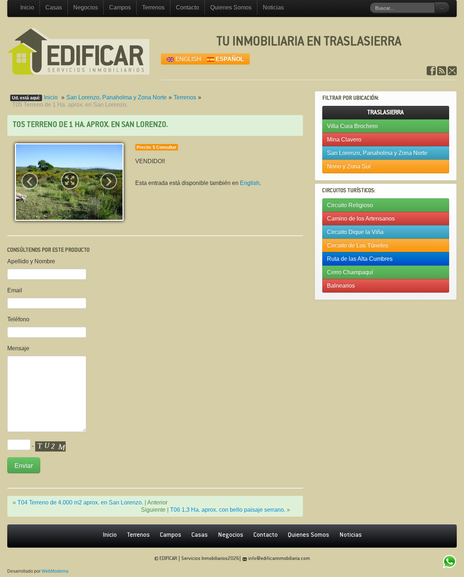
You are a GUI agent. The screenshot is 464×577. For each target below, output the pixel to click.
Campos (120, 7)
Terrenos (153, 7)
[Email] (452, 70)
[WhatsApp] (449, 562)
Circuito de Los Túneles (357, 245)
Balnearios (341, 286)
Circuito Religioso (350, 205)
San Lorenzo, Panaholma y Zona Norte (116, 97)
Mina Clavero (344, 139)
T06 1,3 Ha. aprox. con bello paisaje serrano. (227, 510)
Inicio (27, 7)
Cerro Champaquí (350, 272)
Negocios (85, 7)
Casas (53, 7)
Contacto (187, 7)
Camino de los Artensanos (361, 218)
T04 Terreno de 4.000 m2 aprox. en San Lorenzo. (80, 502)
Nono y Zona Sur (349, 166)
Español (229, 59)
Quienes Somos (231, 7)
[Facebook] (431, 70)
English (187, 59)
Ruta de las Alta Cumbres (360, 259)
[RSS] (441, 70)
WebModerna (55, 571)
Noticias (273, 7)
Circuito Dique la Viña (355, 232)
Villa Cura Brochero (352, 126)
